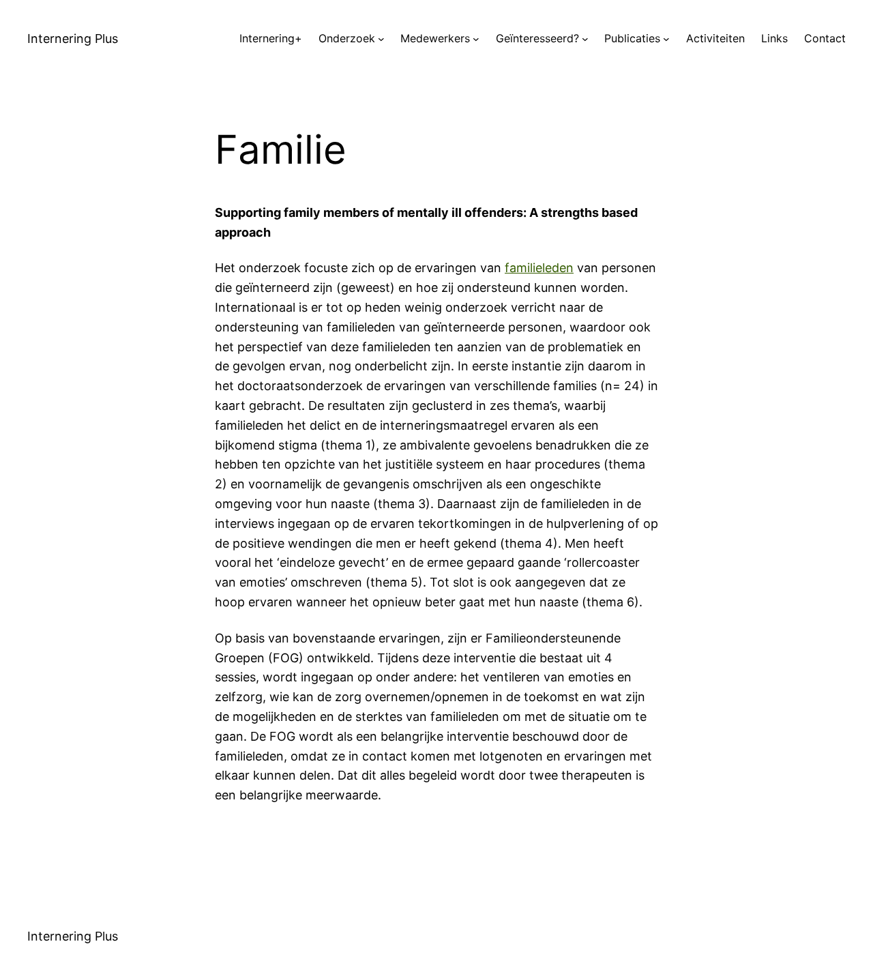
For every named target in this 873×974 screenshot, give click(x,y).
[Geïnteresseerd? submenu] (585, 38)
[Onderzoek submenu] (381, 38)
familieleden (539, 268)
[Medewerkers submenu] (476, 38)
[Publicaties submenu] (666, 38)
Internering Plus (72, 38)
